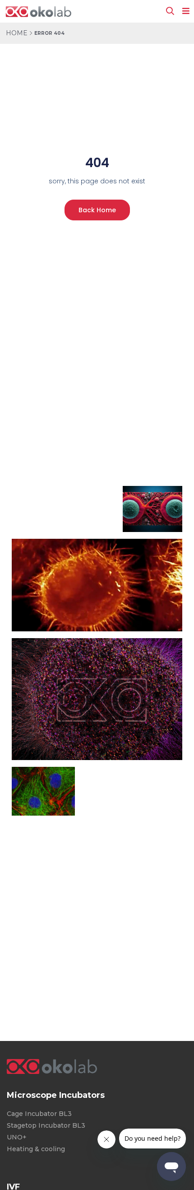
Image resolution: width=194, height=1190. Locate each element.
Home (17, 33)
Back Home (97, 210)
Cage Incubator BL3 (39, 1114)
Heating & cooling (36, 1149)
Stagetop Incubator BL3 (46, 1125)
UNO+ (17, 1137)
